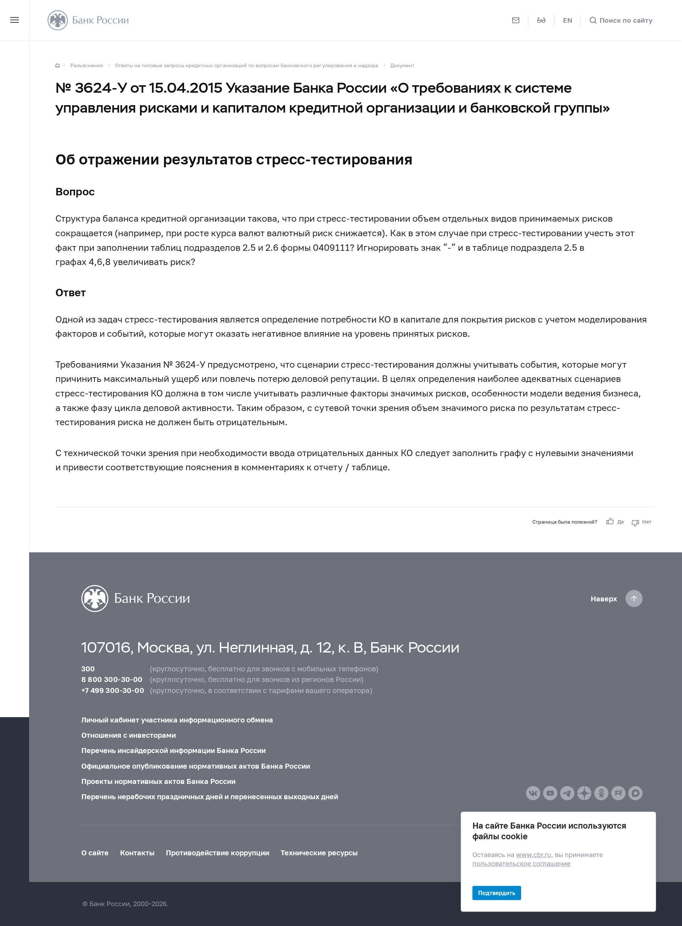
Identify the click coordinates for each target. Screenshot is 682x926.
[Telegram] (567, 793)
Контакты (137, 852)
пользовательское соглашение (521, 863)
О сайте (95, 852)
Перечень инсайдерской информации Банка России (173, 750)
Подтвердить (496, 892)
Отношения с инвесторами (128, 735)
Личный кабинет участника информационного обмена (177, 719)
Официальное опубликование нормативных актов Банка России (195, 766)
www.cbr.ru (533, 854)
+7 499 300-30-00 (112, 690)
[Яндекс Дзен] (584, 793)
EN (567, 20)
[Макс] (635, 793)
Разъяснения (86, 65)
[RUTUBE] (618, 793)
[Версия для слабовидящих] (541, 20)
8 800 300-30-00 (112, 679)
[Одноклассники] (601, 793)
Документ (402, 65)
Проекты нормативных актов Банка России (158, 781)
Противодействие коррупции (217, 852)
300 (88, 668)
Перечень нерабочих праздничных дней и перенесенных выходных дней (209, 796)
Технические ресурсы (319, 852)
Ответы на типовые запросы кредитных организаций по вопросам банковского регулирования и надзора (246, 65)
